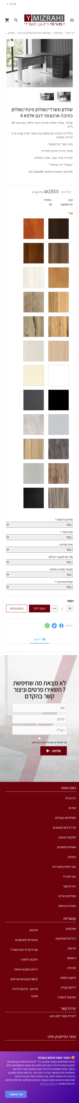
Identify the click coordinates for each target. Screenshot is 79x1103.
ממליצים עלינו (67, 896)
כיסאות (71, 958)
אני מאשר (16, 1094)
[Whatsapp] (47, 625)
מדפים (34, 930)
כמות (70, 601)
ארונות (72, 948)
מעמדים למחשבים (26, 940)
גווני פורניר (69, 876)
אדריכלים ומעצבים (64, 827)
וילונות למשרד (29, 959)
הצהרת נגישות (67, 906)
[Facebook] (61, 625)
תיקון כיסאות (68, 978)
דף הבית (70, 33)
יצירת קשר (69, 886)
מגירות (71, 968)
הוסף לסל (40, 608)
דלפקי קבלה (68, 987)
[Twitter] (54, 625)
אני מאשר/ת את (49, 742)
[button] (41, 83)
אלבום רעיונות (67, 837)
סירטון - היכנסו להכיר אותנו (25, 990)
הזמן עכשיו (16, 608)
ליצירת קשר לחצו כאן (63, 1016)
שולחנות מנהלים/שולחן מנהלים (34, 33)
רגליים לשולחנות (66, 938)
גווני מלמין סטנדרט (64, 867)
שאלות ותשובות (66, 847)
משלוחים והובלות (65, 818)
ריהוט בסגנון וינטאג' (26, 969)
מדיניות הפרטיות (49, 1083)
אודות (72, 808)
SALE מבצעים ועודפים (24, 979)
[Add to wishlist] (11, 44)
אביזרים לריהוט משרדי (24, 950)
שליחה (56, 750)
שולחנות (58, 33)
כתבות (72, 857)
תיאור (36, 639)
